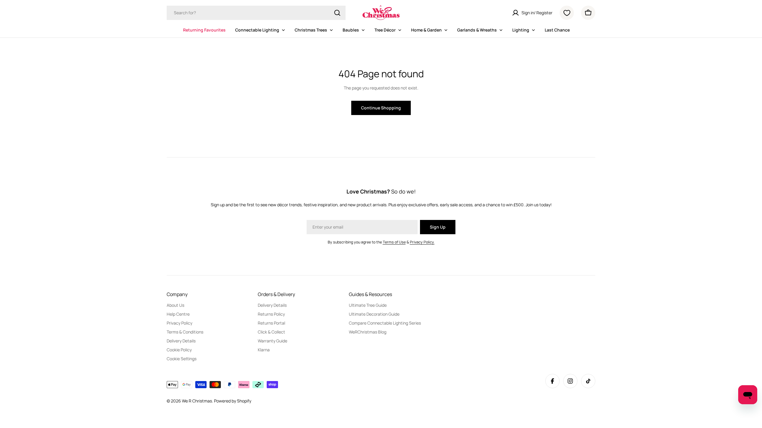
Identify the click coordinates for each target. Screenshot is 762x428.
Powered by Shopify (232, 401)
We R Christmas (197, 401)
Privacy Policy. (422, 242)
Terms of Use (394, 242)
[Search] (337, 12)
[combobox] (256, 13)
